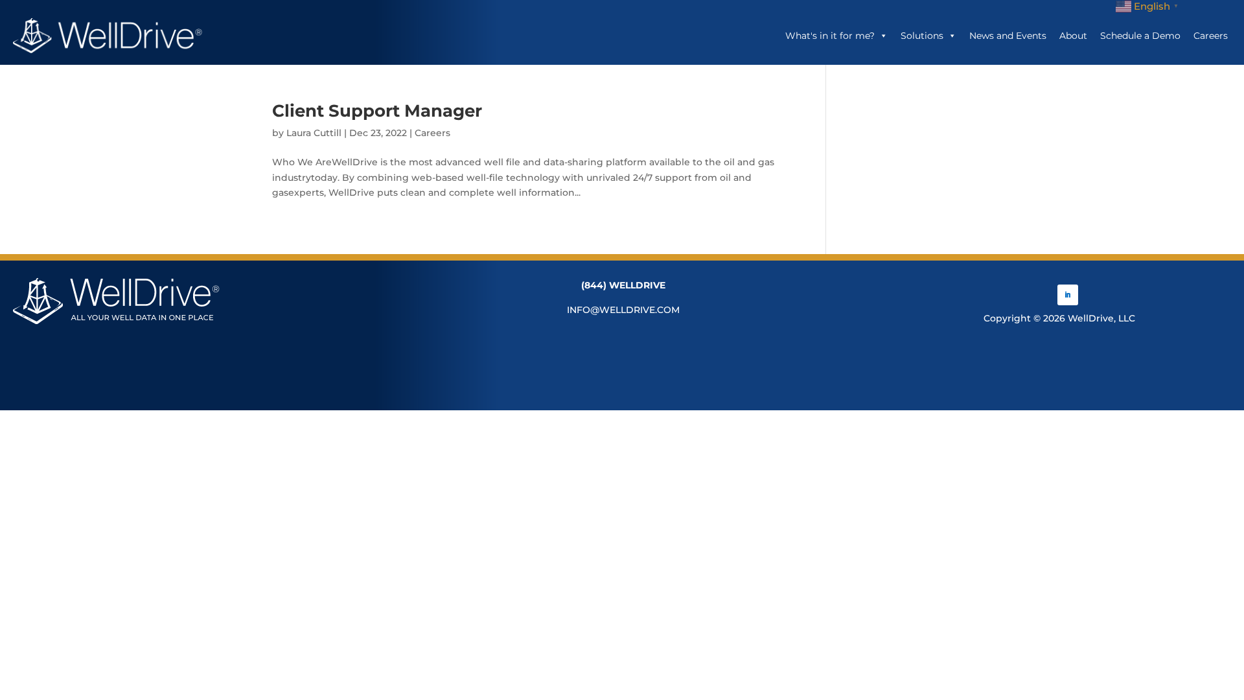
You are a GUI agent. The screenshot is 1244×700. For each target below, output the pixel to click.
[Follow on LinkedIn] (1067, 295)
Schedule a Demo (1140, 35)
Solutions (922, 35)
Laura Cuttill (313, 133)
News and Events (1007, 35)
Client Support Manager (377, 110)
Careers (1210, 35)
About (1073, 35)
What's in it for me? (830, 35)
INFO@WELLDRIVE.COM (623, 310)
